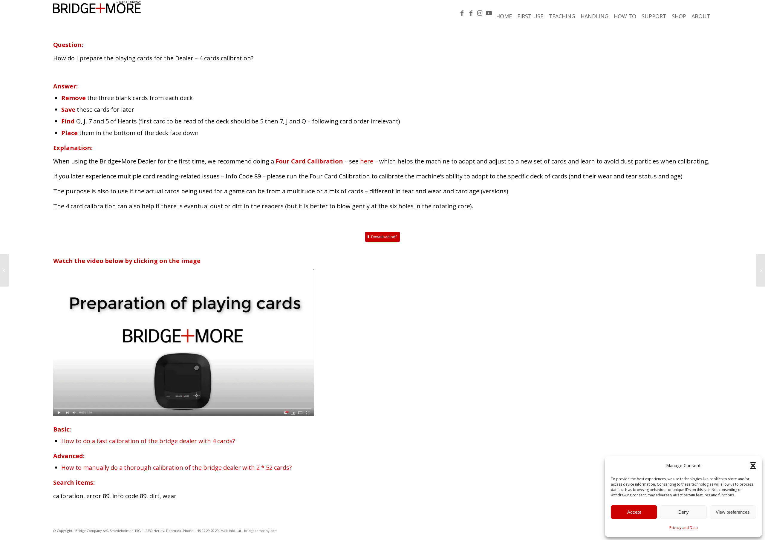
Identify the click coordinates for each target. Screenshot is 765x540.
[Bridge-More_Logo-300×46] (97, 13)
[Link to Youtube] (488, 13)
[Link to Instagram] (479, 13)
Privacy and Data (683, 527)
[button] (753, 466)
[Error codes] (760, 270)
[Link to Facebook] (462, 13)
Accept (634, 512)
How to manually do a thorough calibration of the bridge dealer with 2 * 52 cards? (177, 467)
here (366, 161)
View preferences (733, 512)
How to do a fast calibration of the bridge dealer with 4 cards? (148, 441)
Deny (683, 512)
